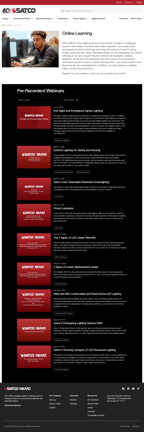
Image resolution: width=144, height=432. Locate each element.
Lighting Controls (98, 19)
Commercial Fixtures (22, 19)
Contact (52, 408)
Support (119, 2)
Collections (123, 19)
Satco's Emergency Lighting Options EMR (78, 323)
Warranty (73, 400)
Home (4, 25)
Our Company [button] (55, 396)
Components (62, 19)
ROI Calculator (93, 400)
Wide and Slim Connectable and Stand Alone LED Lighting (87, 294)
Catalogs (139, 2)
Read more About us (12, 405)
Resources (129, 2)
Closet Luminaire (63, 208)
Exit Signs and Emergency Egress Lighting (78, 111)
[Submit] (63, 11)
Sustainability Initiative (96, 415)
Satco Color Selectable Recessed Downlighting (81, 182)
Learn (9, 25)
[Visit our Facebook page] (123, 388)
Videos (90, 408)
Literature (91, 411)
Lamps (5, 19)
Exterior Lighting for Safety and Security (77, 150)
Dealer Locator (55, 404)
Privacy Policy (125, 426)
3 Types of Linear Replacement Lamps (76, 267)
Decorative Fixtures (44, 19)
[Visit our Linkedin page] (128, 388)
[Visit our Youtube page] (133, 388)
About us (52, 400)
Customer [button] (74, 396)
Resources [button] (92, 396)
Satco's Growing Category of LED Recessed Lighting (85, 350)
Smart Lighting (79, 19)
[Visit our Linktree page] (138, 388)
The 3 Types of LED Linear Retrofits (75, 238)
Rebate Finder (93, 404)
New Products (136, 19)
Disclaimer (136, 426)
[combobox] (101, 10)
